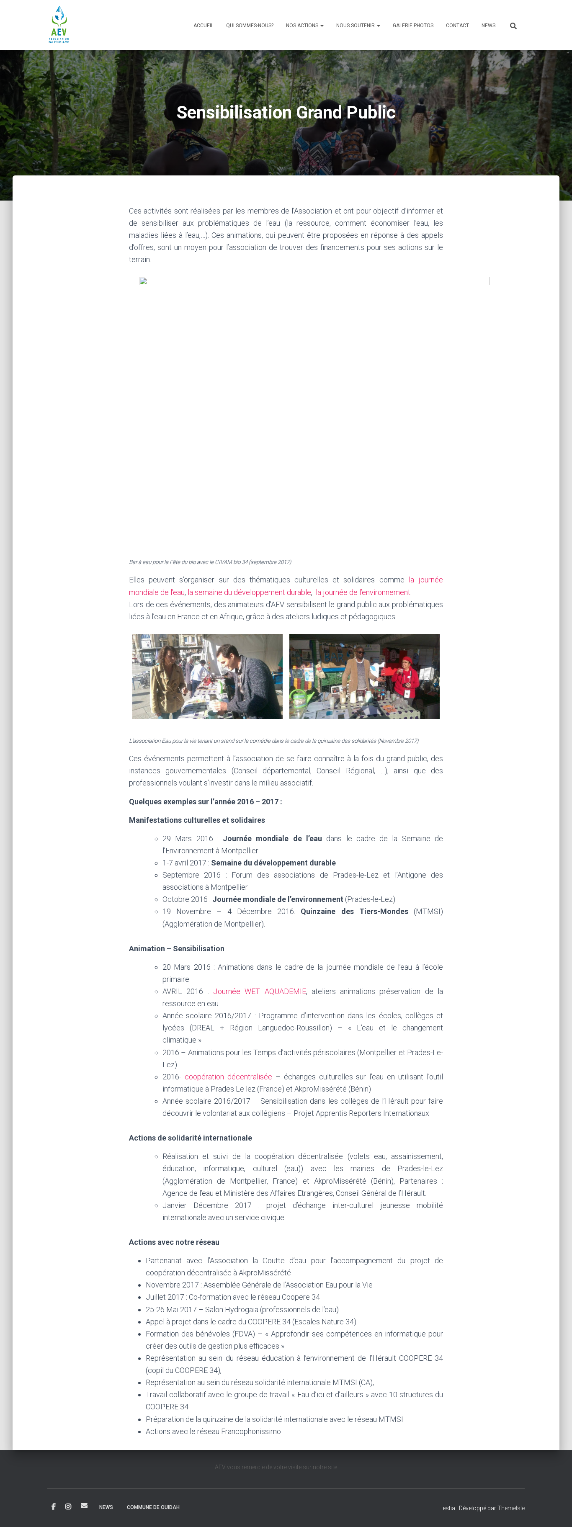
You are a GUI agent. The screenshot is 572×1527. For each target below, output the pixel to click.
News (488, 25)
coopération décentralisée (228, 1076)
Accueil (203, 25)
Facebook (53, 1507)
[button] (321, 25)
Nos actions (302, 25)
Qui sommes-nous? (249, 25)
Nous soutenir (356, 25)
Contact (457, 25)
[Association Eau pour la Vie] (59, 25)
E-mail (84, 1505)
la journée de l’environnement (363, 592)
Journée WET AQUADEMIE (259, 991)
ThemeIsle (511, 1508)
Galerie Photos (413, 25)
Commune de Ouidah (153, 1507)
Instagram (68, 1507)
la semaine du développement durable (249, 592)
